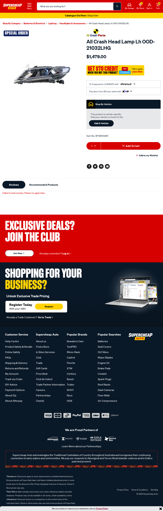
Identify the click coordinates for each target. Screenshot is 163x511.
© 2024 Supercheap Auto (147, 494)
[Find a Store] (140, 5)
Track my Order (14, 379)
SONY (70, 390)
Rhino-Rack (73, 352)
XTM (69, 368)
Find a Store (42, 346)
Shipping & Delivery (16, 362)
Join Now (18, 253)
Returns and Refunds (16, 368)
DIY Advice (11, 384)
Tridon (70, 384)
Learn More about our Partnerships (81, 446)
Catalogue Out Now (81, 15)
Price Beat (41, 373)
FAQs (8, 357)
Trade (39, 362)
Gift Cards (41, 368)
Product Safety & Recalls (18, 346)
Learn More (137, 71)
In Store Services (45, 352)
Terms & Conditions (139, 489)
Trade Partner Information (50, 384)
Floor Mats (104, 395)
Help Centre (12, 341)
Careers (40, 390)
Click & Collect (44, 379)
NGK (69, 400)
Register (49, 306)
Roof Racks (104, 384)
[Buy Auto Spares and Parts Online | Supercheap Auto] (12, 6)
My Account (11, 373)
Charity (40, 400)
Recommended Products (43, 184)
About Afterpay (13, 400)
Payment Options (15, 390)
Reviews (14, 184)
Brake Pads (104, 368)
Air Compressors (107, 400)
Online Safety (12, 352)
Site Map (154, 489)
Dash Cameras (106, 390)
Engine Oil (103, 362)
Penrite (71, 362)
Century (71, 373)
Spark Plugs (104, 379)
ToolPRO (72, 346)
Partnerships (43, 395)
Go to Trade (44, 317)
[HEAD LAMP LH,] (40, 67)
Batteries (103, 341)
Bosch (70, 379)
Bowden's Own (75, 341)
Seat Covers (104, 346)
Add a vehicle (101, 123)
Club (38, 357)
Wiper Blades (105, 357)
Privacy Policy (102, 508)
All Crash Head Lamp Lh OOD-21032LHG (109, 23)
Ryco (69, 395)
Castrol (71, 357)
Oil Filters (103, 352)
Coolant (102, 373)
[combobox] (93, 146)
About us (41, 341)
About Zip (10, 395)
